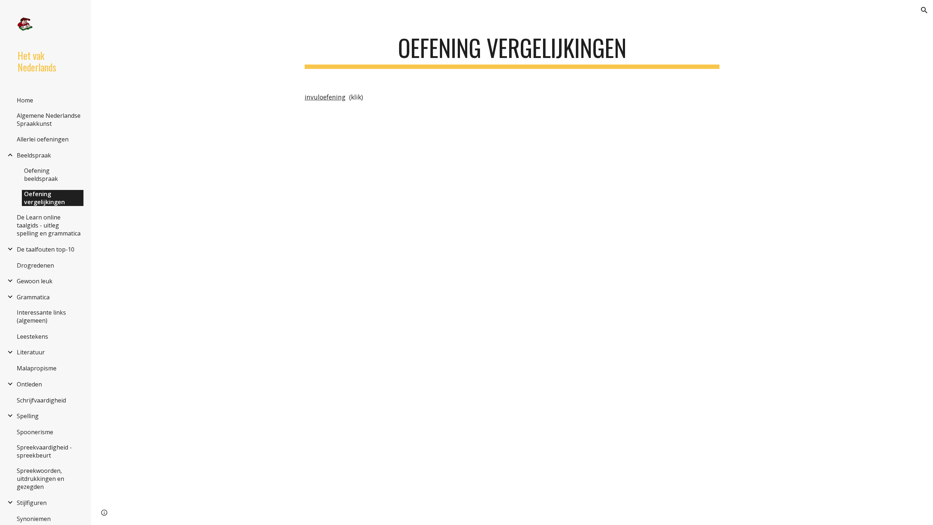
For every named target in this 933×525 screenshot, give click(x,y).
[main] (512, 51)
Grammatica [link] (33, 297)
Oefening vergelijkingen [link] (44, 198)
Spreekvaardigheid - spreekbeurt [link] (44, 451)
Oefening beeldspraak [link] (41, 175)
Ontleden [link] (29, 384)
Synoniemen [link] (34, 519)
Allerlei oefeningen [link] (43, 139)
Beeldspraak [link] (34, 155)
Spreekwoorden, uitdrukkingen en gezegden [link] (40, 479)
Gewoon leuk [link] (34, 281)
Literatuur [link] (31, 352)
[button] (924, 10)
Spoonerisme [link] (35, 432)
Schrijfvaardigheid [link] (41, 400)
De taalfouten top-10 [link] (45, 249)
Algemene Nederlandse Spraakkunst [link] (49, 120)
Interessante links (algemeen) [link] (41, 316)
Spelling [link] (28, 416)
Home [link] (25, 100)
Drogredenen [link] (35, 265)
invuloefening (325, 97)
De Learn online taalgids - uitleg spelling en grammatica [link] (49, 225)
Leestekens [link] (32, 336)
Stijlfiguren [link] (32, 503)
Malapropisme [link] (36, 368)
